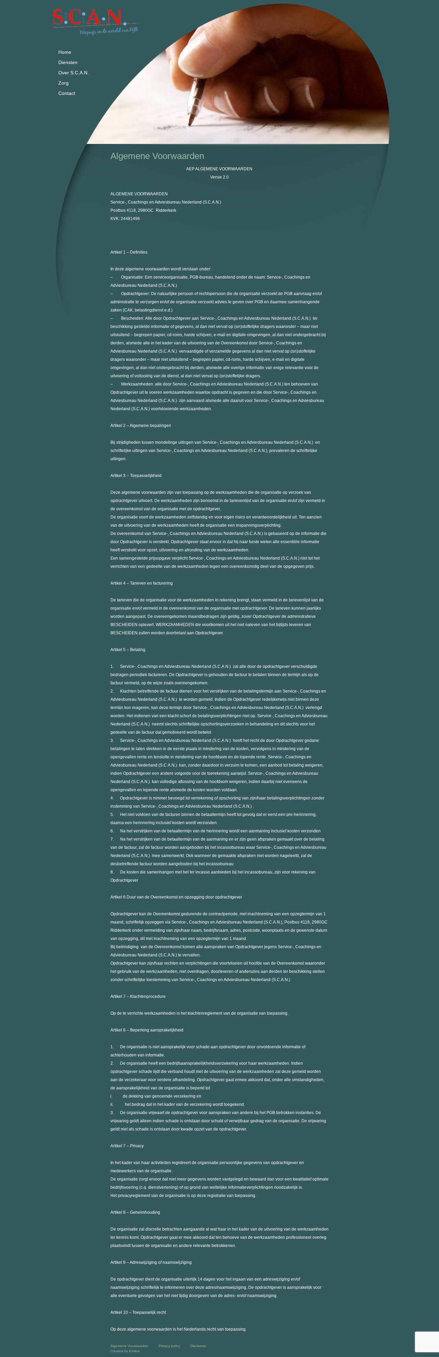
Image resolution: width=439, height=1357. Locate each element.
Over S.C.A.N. (73, 72)
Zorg (63, 83)
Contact (66, 93)
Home (64, 52)
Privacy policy (169, 1346)
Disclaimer (198, 1346)
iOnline (134, 1351)
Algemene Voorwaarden (129, 1346)
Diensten (68, 62)
